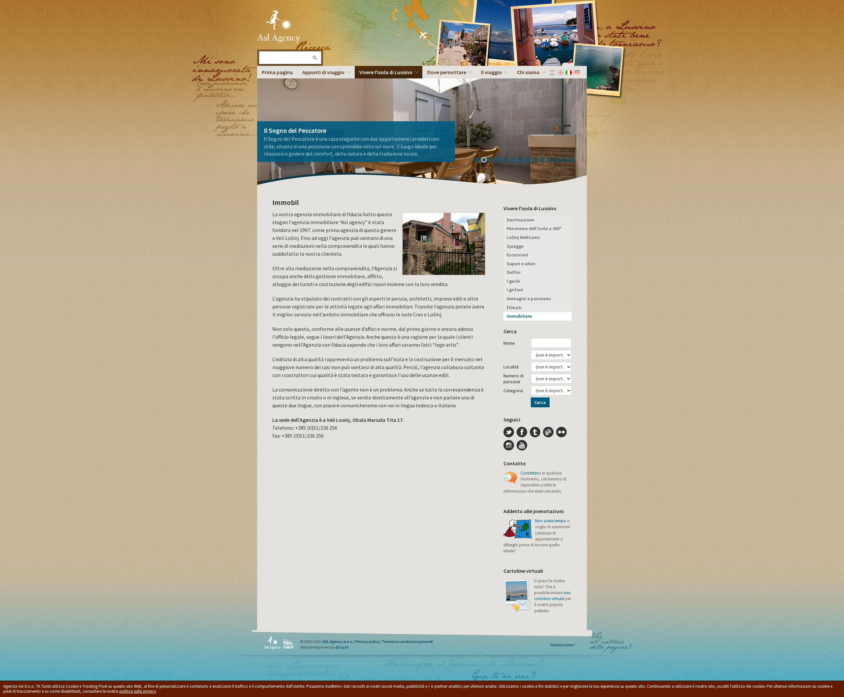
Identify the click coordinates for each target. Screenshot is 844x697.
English (560, 72)
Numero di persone (513, 379)
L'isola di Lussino (278, 26)
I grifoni (515, 290)
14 (573, 160)
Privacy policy (367, 641)
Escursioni (517, 255)
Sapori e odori (521, 264)
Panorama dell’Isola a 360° (534, 228)
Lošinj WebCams (523, 237)
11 (551, 160)
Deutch (577, 72)
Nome (509, 343)
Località (511, 367)
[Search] (314, 57)
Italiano (568, 72)
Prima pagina (277, 72)
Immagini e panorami (529, 299)
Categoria (513, 390)
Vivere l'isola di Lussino (385, 72)
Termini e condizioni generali (407, 641)
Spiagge (515, 246)
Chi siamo (528, 72)
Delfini (514, 272)
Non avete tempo (550, 521)
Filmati (514, 307)
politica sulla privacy (137, 691)
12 (558, 160)
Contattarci (531, 473)
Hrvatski (552, 72)
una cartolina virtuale (552, 595)
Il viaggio (491, 72)
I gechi (513, 281)
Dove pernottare (446, 72)
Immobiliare (519, 316)
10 (544, 160)
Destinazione (520, 220)
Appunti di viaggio (323, 72)
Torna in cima (561, 644)
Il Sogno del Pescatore (295, 130)
